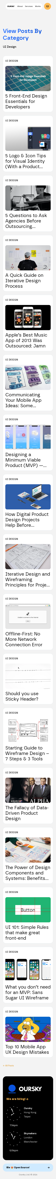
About (20, 6)
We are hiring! (17, 1099)
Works (38, 6)
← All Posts (8, 1066)
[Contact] (47, 6)
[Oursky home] (11, 6)
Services (29, 6)
